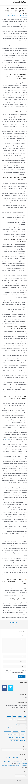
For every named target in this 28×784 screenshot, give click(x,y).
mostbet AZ (15, 731)
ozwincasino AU (14, 734)
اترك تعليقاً (24, 15)
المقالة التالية (14, 626)
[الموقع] (14, 666)
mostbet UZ (7, 731)
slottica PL (22, 740)
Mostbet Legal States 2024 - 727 (15, 15)
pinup (8, 734)
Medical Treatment (12, 727)
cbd (14, 719)
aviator (14, 716)
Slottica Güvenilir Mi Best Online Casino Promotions (16, 757)
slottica (18, 737)
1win (25, 716)
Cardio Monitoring (22, 719)
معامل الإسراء (20, 2)
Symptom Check (14, 740)
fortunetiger (13, 722)
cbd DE (10, 719)
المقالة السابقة (13, 622)
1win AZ (19, 716)
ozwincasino (23, 734)
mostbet (7, 439)
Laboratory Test (22, 727)
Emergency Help (22, 722)
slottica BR (11, 737)
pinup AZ (24, 737)
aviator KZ (9, 716)
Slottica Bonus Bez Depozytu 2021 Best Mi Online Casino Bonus (14, 765)
